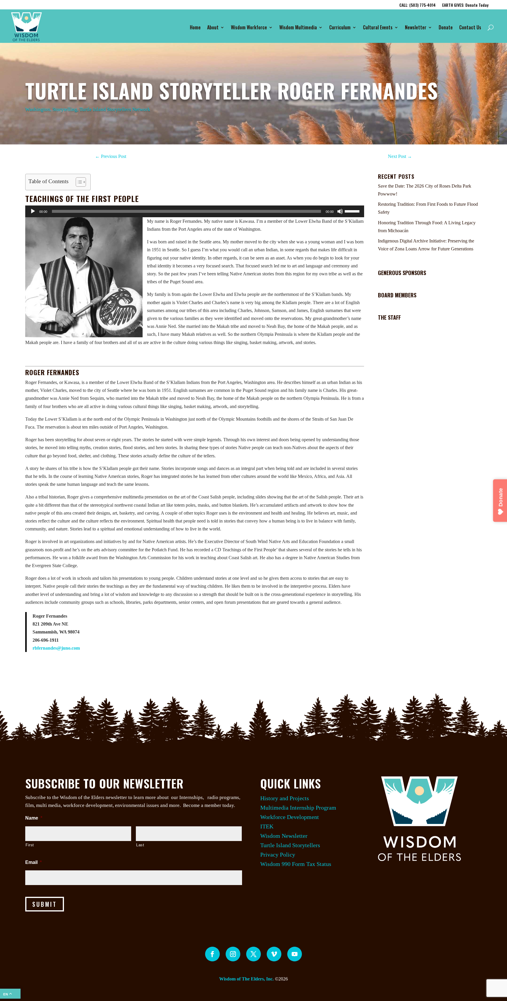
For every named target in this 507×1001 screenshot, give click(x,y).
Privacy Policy (277, 854)
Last (140, 845)
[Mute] (340, 211)
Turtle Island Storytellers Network (115, 109)
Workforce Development (289, 817)
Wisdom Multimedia (298, 27)
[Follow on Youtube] (294, 954)
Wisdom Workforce (249, 27)
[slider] (353, 210)
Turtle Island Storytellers (290, 845)
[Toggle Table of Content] (77, 182)
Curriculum (340, 27)
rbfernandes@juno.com (56, 648)
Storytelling (65, 109)
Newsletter (415, 27)
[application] (194, 211)
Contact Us (470, 27)
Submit (44, 904)
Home (195, 27)
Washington (37, 109)
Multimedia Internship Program (298, 807)
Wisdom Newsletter (283, 836)
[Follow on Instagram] (233, 954)
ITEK (266, 826)
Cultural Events (378, 27)
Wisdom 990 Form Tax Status (295, 864)
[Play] (33, 211)
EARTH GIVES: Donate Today (465, 5)
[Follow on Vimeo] (274, 954)
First (30, 845)
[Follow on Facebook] (212, 954)
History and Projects (284, 798)
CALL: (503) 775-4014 (417, 5)
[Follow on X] (253, 954)
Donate (446, 27)
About (213, 27)
